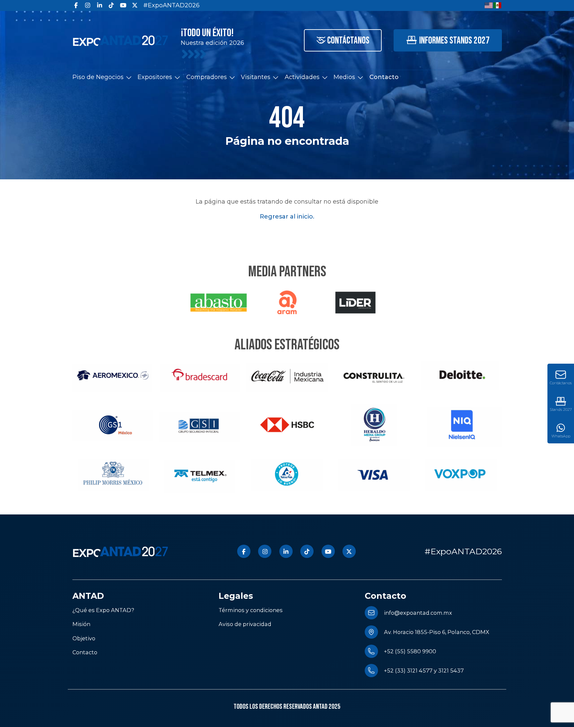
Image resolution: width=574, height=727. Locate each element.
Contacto (384, 77)
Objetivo (83, 638)
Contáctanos (348, 40)
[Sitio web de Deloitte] (461, 376)
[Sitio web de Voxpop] (461, 475)
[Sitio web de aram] (287, 302)
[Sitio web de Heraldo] (374, 425)
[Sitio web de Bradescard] (199, 376)
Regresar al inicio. (287, 216)
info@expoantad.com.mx (418, 612)
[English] (489, 5)
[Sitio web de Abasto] (218, 302)
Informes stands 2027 (454, 40)
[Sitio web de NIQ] (461, 425)
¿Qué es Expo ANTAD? (103, 610)
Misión (81, 624)
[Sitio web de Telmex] (199, 475)
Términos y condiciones (251, 610)
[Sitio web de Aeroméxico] (112, 376)
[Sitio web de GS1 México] (112, 425)
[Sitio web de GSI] (199, 425)
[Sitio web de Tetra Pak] (287, 475)
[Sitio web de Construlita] (374, 376)
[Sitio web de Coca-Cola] (287, 376)
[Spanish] (497, 5)
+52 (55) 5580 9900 (410, 651)
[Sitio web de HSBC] (287, 425)
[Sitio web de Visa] (374, 475)
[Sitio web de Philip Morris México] (112, 475)
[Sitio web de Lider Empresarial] (355, 302)
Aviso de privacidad (245, 624)
